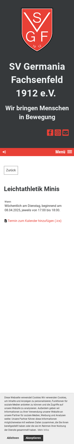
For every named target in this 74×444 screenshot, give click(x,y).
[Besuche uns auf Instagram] (58, 133)
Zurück (11, 170)
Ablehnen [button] (13, 438)
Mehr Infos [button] (43, 430)
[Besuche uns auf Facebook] (50, 133)
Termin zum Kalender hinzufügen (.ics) (35, 221)
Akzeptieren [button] (33, 438)
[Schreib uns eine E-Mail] (65, 133)
